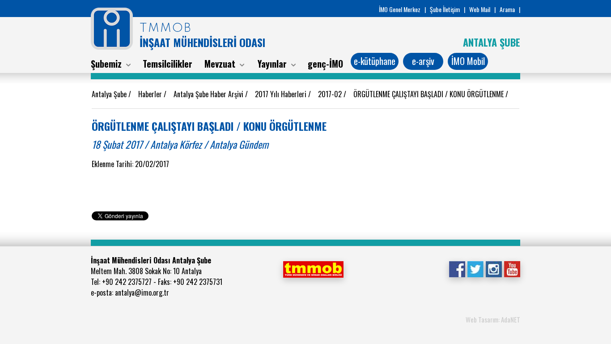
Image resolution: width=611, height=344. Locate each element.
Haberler (151, 94)
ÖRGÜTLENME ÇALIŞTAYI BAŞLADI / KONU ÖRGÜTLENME (429, 94)
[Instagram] (493, 268)
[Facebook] (457, 268)
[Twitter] (475, 268)
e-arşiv (423, 61)
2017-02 (331, 94)
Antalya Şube (110, 94)
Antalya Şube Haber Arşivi (209, 94)
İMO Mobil (468, 61)
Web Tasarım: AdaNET (493, 319)
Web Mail (479, 9)
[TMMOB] (313, 268)
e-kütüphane (374, 61)
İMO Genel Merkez (399, 9)
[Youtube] (512, 268)
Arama (507, 9)
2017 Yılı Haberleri (281, 94)
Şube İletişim (445, 9)
